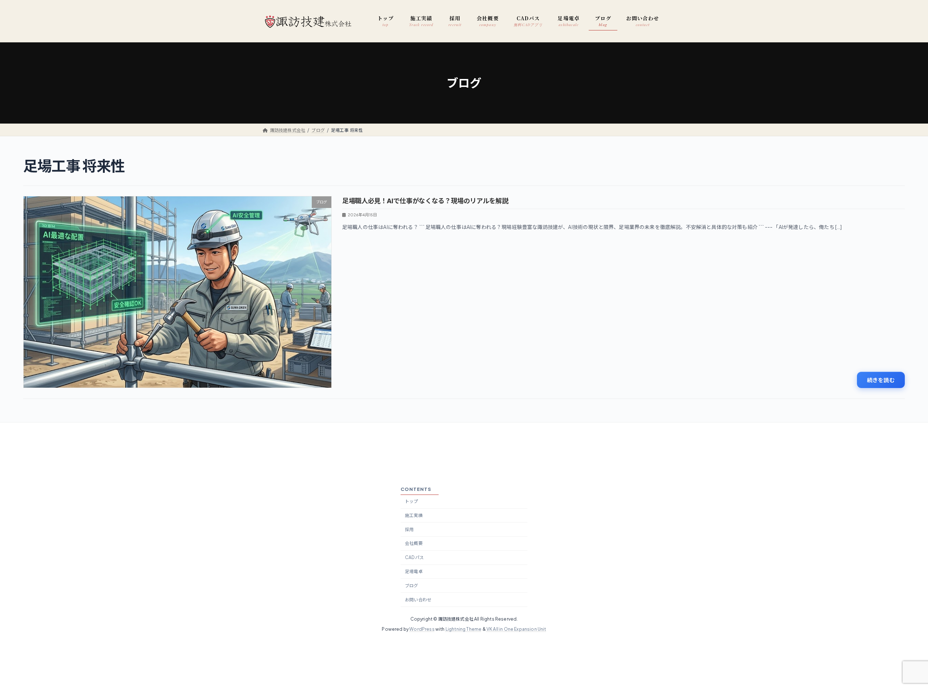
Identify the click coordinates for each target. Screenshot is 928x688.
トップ (411, 501)
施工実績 (414, 515)
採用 (409, 529)
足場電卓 (414, 571)
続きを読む (881, 379)
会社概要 (414, 543)
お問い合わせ (418, 599)
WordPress (422, 629)
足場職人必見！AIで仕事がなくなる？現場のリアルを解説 (425, 200)
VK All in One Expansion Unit (516, 629)
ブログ (411, 585)
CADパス (414, 557)
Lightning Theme (464, 629)
